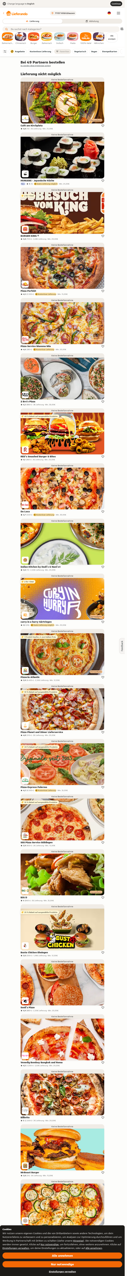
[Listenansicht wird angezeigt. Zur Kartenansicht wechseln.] (122, 29)
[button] (15, 13)
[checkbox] (8, 38)
